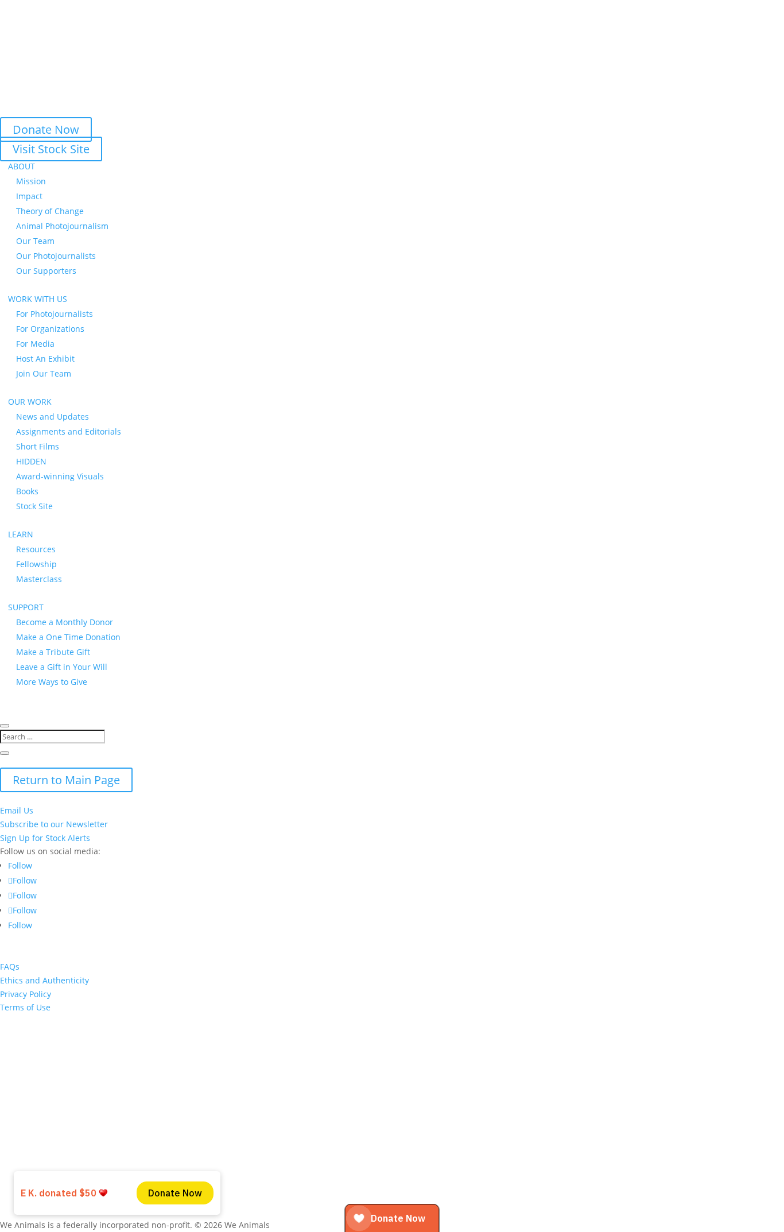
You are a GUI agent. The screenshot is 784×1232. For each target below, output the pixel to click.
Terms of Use (25, 1007)
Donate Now (46, 129)
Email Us (16, 810)
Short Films (37, 446)
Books (27, 491)
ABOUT (21, 166)
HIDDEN (31, 461)
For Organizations (50, 328)
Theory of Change (50, 211)
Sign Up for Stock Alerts (45, 837)
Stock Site (34, 506)
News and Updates (52, 416)
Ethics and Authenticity (44, 980)
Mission (31, 181)
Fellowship (36, 564)
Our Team (35, 240)
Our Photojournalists (56, 255)
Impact (29, 196)
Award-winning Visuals (60, 476)
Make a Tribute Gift (53, 651)
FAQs (10, 966)
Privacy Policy (25, 994)
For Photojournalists (54, 313)
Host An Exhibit (45, 358)
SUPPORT (26, 607)
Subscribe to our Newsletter (54, 824)
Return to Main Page (66, 780)
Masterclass (39, 579)
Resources (36, 549)
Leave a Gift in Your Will (61, 666)
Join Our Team (43, 373)
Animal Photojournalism (62, 225)
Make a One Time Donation (68, 637)
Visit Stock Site (51, 149)
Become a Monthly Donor (64, 622)
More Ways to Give (51, 681)
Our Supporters (46, 270)
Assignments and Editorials (68, 431)
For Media (35, 343)
